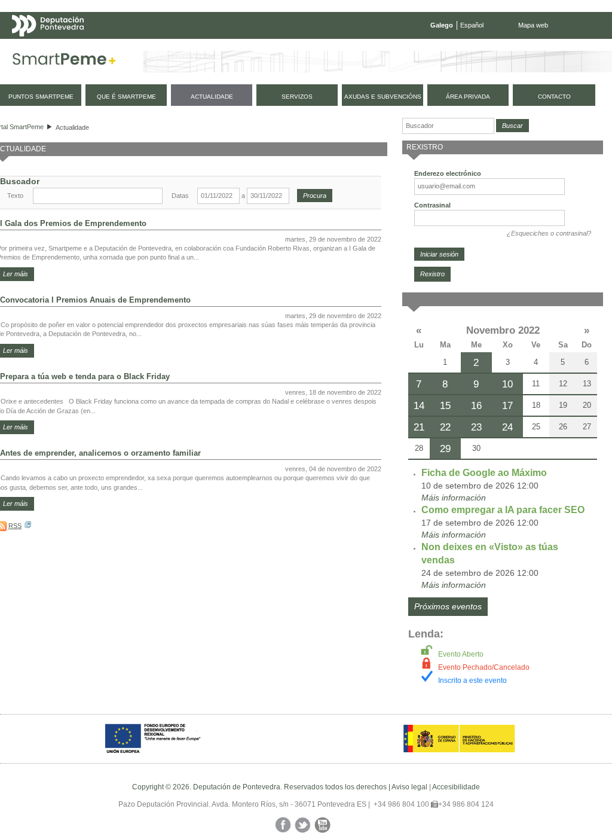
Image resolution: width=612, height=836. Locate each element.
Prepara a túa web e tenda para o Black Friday (85, 376)
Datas (180, 195)
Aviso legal (409, 787)
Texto (15, 195)
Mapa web (533, 25)
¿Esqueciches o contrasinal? (549, 233)
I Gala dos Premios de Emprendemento (73, 223)
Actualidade (72, 127)
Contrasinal (432, 205)
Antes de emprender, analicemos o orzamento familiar (100, 452)
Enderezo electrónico (447, 173)
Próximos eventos (448, 606)
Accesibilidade (456, 787)
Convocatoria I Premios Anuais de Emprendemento (95, 299)
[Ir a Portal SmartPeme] (64, 61)
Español (472, 25)
